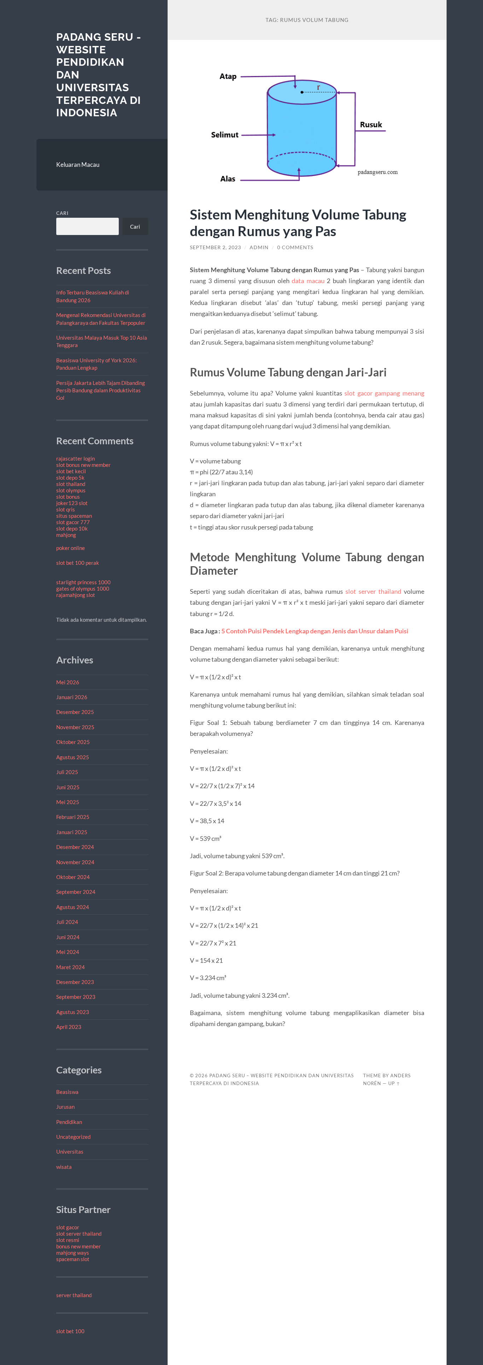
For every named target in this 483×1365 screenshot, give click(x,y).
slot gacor (67, 1227)
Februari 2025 (72, 817)
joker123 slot (72, 503)
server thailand (74, 1295)
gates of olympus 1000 (82, 588)
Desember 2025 (75, 712)
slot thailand (70, 484)
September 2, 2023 (215, 247)
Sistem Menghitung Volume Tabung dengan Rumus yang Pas (298, 222)
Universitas (69, 1151)
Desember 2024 (75, 847)
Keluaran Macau (77, 164)
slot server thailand (78, 1233)
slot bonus (68, 496)
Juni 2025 (68, 787)
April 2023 (68, 1027)
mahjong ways (72, 1252)
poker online (70, 548)
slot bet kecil (71, 471)
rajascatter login (75, 458)
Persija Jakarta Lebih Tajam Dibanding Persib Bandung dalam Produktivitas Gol (100, 390)
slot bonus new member (83, 465)
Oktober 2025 (73, 742)
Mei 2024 (67, 952)
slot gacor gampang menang (384, 393)
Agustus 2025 (72, 757)
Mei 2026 (67, 682)
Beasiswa (67, 1092)
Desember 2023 (75, 982)
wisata (64, 1167)
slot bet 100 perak (77, 563)
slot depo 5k (70, 477)
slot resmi (67, 1240)
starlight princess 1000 (83, 582)
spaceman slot (72, 1259)
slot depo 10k (72, 528)
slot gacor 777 (73, 522)
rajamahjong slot (75, 595)
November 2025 (75, 727)
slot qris (65, 509)
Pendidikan (69, 1122)
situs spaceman (74, 515)
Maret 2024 (70, 967)
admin (259, 247)
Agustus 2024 (72, 907)
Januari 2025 (71, 832)
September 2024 (75, 892)
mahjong (66, 535)
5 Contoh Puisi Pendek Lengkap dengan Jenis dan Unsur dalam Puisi (314, 631)
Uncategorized (73, 1136)
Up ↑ (394, 1083)
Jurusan (65, 1106)
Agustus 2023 (72, 1012)
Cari (62, 213)
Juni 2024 (68, 937)
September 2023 (75, 997)
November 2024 (75, 862)
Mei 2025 (67, 802)
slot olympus (71, 490)
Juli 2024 (67, 922)
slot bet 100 (70, 1331)
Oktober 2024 (73, 877)
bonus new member (78, 1246)
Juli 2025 (67, 772)
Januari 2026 (71, 697)
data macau (308, 281)
